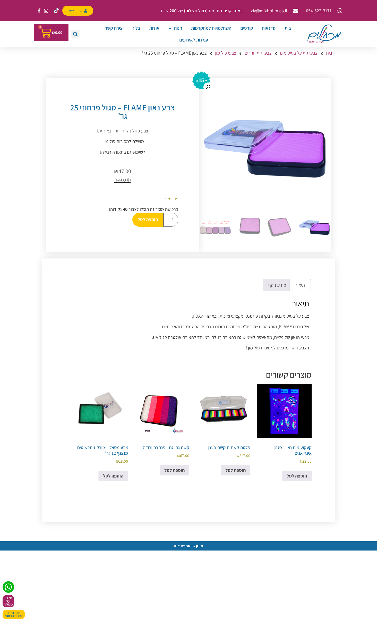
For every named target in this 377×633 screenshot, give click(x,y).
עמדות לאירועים (193, 40)
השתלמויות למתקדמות (211, 28)
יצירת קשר (114, 28)
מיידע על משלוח (8, 601)
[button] (75, 34)
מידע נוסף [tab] (277, 285)
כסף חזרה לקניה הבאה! (14, 614)
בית (288, 28)
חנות (178, 28)
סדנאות (269, 28)
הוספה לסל (148, 219)
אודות (154, 28)
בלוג (136, 28)
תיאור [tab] (300, 285)
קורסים (246, 28)
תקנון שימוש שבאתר (188, 545)
